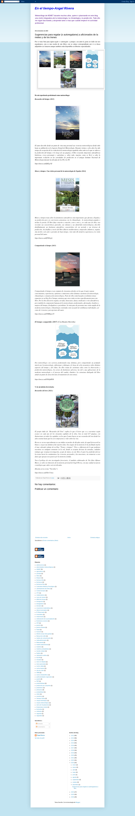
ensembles (39, 614)
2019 (72, 753)
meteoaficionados (41, 640)
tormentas (39, 709)
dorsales (38, 606)
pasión (38, 679)
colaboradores (40, 595)
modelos (38, 647)
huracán (38, 631)
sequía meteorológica (42, 703)
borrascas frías (40, 584)
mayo (74, 772)
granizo (38, 625)
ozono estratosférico (42, 675)
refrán (38, 694)
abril (74, 770)
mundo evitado (40, 651)
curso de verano (41, 597)
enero (74, 765)
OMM (37, 672)
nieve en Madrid (41, 662)
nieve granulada (41, 664)
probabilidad (40, 692)
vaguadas (39, 715)
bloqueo (38, 578)
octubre (75, 782)
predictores (39, 687)
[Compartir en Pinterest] (70, 478)
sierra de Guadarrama (42, 705)
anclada (38, 573)
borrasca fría (40, 580)
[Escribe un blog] (64, 478)
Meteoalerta (39, 642)
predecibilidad (40, 683)
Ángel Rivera (41, 735)
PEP (37, 681)
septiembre (76, 779)
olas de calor (40, 670)
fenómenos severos (42, 621)
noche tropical (40, 668)
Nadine (38, 653)
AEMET (38, 569)
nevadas (38, 659)
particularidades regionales (44, 677)
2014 (72, 740)
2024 (72, 792)
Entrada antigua (95, 537)
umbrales (39, 711)
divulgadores (40, 604)
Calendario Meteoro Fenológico (45, 586)
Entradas (40, 723)
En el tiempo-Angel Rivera (54, 8)
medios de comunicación (43, 638)
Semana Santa (40, 698)
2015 (72, 743)
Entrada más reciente (41, 537)
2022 (72, 760)
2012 (72, 735)
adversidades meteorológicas (44, 567)
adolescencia (40, 565)
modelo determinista (42, 644)
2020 (72, 755)
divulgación (39, 601)
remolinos (39, 696)
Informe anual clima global (44, 634)
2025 (72, 794)
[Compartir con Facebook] (68, 478)
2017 (72, 748)
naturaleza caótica (41, 655)
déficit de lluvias (41, 599)
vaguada (38, 713)
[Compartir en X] (66, 478)
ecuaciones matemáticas (43, 608)
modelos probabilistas (42, 649)
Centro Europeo (41, 591)
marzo (74, 767)
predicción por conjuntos (43, 685)
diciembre (76, 784)
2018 (72, 750)
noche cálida (40, 666)
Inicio (69, 537)
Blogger (78, 802)
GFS (37, 623)
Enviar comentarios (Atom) (50, 540)
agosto (75, 777)
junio (74, 774)
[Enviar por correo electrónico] (62, 478)
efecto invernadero (41, 610)
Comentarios (41, 727)
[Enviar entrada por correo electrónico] (58, 478)
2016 (72, 745)
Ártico (38, 576)
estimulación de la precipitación (45, 619)
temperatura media (41, 707)
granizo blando (40, 627)
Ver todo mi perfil (39, 738)
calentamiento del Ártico (43, 588)
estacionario (39, 616)
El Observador (40, 612)
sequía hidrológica (41, 700)
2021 (72, 758)
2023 (72, 762)
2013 (72, 738)
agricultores (39, 571)
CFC (37, 593)
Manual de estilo (41, 636)
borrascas (39, 582)
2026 (72, 797)
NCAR (38, 657)
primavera (39, 690)
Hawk (38, 629)
